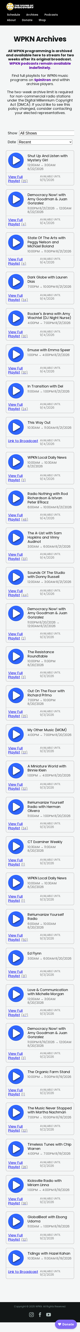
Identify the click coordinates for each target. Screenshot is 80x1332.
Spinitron (42, 79)
